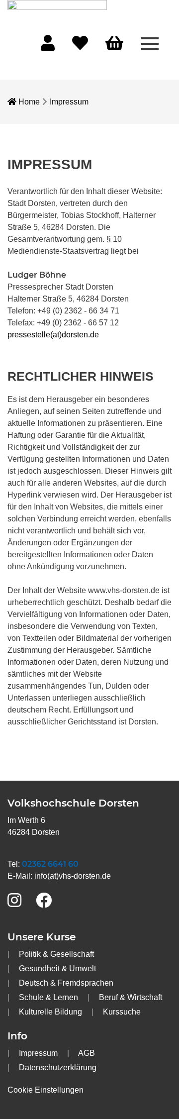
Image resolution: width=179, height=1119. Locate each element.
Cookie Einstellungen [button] (45, 1090)
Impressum (69, 102)
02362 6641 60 (50, 864)
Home (28, 102)
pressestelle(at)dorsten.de (53, 334)
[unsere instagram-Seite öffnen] (14, 901)
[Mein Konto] (48, 46)
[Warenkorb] (114, 43)
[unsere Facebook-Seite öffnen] (44, 901)
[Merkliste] (80, 46)
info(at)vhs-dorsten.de (72, 876)
